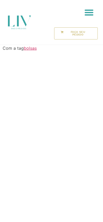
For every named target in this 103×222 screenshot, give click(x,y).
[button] (89, 12)
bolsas (30, 48)
